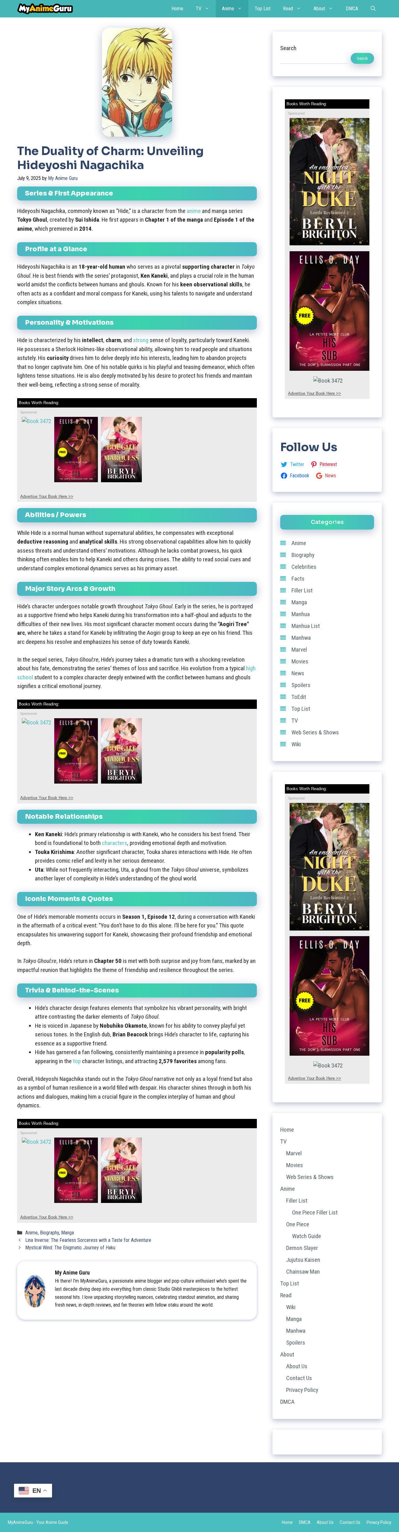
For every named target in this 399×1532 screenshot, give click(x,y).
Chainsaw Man (303, 1271)
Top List (263, 9)
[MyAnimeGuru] (45, 8)
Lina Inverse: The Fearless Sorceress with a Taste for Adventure (88, 1240)
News (297, 673)
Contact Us (299, 1378)
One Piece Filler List (315, 1212)
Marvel (299, 649)
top (77, 1061)
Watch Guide (306, 1236)
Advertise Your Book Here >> (46, 496)
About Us (296, 1366)
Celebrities (303, 566)
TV (198, 9)
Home (177, 9)
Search (288, 48)
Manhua (300, 614)
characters (114, 842)
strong (140, 340)
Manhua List (305, 625)
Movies (299, 661)
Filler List (302, 590)
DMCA (352, 9)
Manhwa (301, 637)
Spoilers (300, 685)
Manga (67, 1233)
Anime (228, 9)
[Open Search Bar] (373, 8)
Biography (49, 1233)
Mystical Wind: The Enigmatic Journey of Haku (70, 1248)
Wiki (296, 744)
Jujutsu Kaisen (303, 1259)
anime (194, 210)
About (319, 9)
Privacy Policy (302, 1389)
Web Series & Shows (315, 732)
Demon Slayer (302, 1248)
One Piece (297, 1224)
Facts (298, 578)
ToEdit (298, 696)
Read (288, 9)
